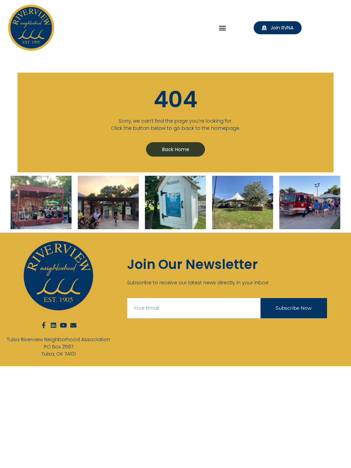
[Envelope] (73, 325)
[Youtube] (63, 325)
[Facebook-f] (43, 325)
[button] (222, 28)
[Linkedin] (53, 325)
